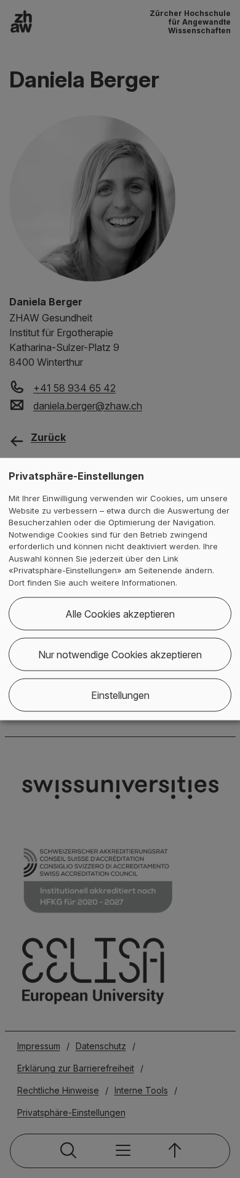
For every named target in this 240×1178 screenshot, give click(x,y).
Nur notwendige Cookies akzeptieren (120, 654)
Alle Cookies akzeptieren (120, 614)
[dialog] (120, 589)
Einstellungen (120, 695)
